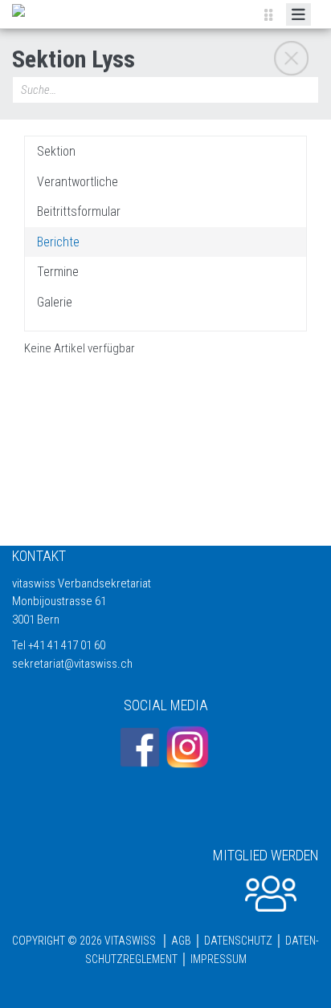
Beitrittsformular (79, 212)
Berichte (58, 242)
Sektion (56, 151)
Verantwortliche (77, 182)
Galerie (54, 302)
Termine (58, 272)
